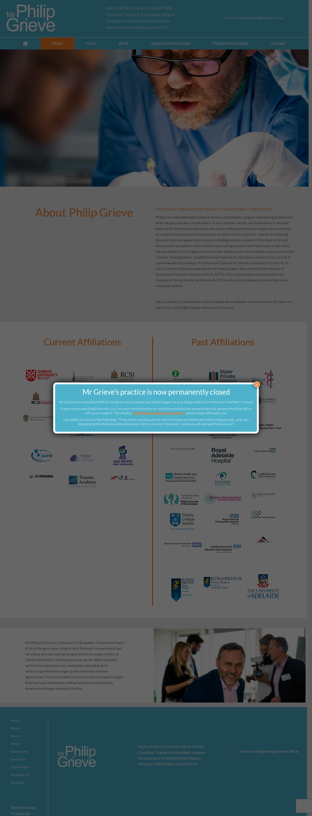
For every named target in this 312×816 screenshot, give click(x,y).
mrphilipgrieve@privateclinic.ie (158, 413)
